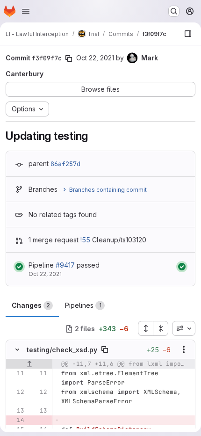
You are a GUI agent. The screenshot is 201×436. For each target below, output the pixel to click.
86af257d (65, 164)
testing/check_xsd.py (62, 350)
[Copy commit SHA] (68, 58)
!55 (85, 240)
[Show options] (183, 349)
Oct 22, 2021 (95, 58)
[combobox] (183, 328)
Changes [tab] (31, 305)
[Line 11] (16, 373)
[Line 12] (16, 392)
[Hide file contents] (17, 349)
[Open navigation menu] (25, 11)
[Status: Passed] (19, 266)
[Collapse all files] (160, 328)
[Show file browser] (187, 33)
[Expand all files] (145, 328)
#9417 (65, 265)
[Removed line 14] (16, 420)
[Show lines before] (29, 364)
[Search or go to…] (173, 11)
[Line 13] (16, 410)
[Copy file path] (104, 349)
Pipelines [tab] (83, 305)
